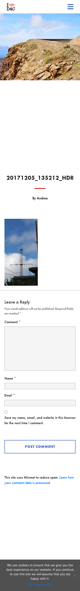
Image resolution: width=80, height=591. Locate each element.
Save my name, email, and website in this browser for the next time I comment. (40, 420)
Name (10, 378)
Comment (12, 322)
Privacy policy (43, 584)
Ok (30, 584)
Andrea (42, 198)
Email (9, 395)
